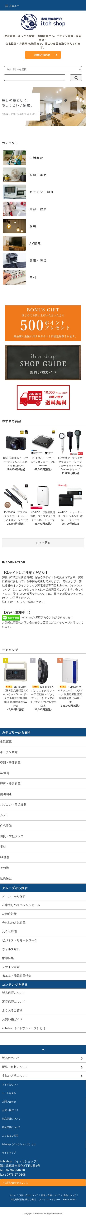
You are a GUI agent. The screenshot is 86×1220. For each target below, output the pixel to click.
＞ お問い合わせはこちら (15, 1182)
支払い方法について (28, 1195)
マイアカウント (10, 1084)
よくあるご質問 (12, 1010)
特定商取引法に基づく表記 (23, 1199)
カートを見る (9, 1093)
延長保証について (13, 1001)
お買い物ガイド (12, 1019)
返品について (69, 1195)
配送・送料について (50, 1195)
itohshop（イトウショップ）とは (24, 1028)
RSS (65, 1199)
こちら (18, 601)
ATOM (72, 1199)
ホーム (13, 1195)
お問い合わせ (42, 55)
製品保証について (13, 992)
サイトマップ (9, 1152)
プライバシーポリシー (49, 1199)
